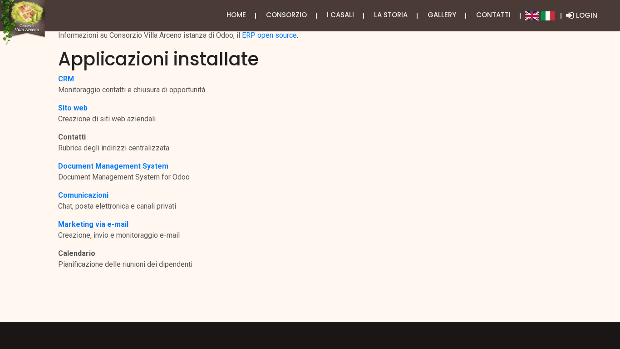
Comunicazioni (83, 195)
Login (586, 15)
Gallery (442, 15)
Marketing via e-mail (93, 224)
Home (236, 15)
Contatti (493, 15)
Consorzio (286, 15)
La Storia (391, 15)
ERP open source (269, 35)
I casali (340, 15)
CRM (66, 79)
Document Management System (113, 166)
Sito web (73, 108)
